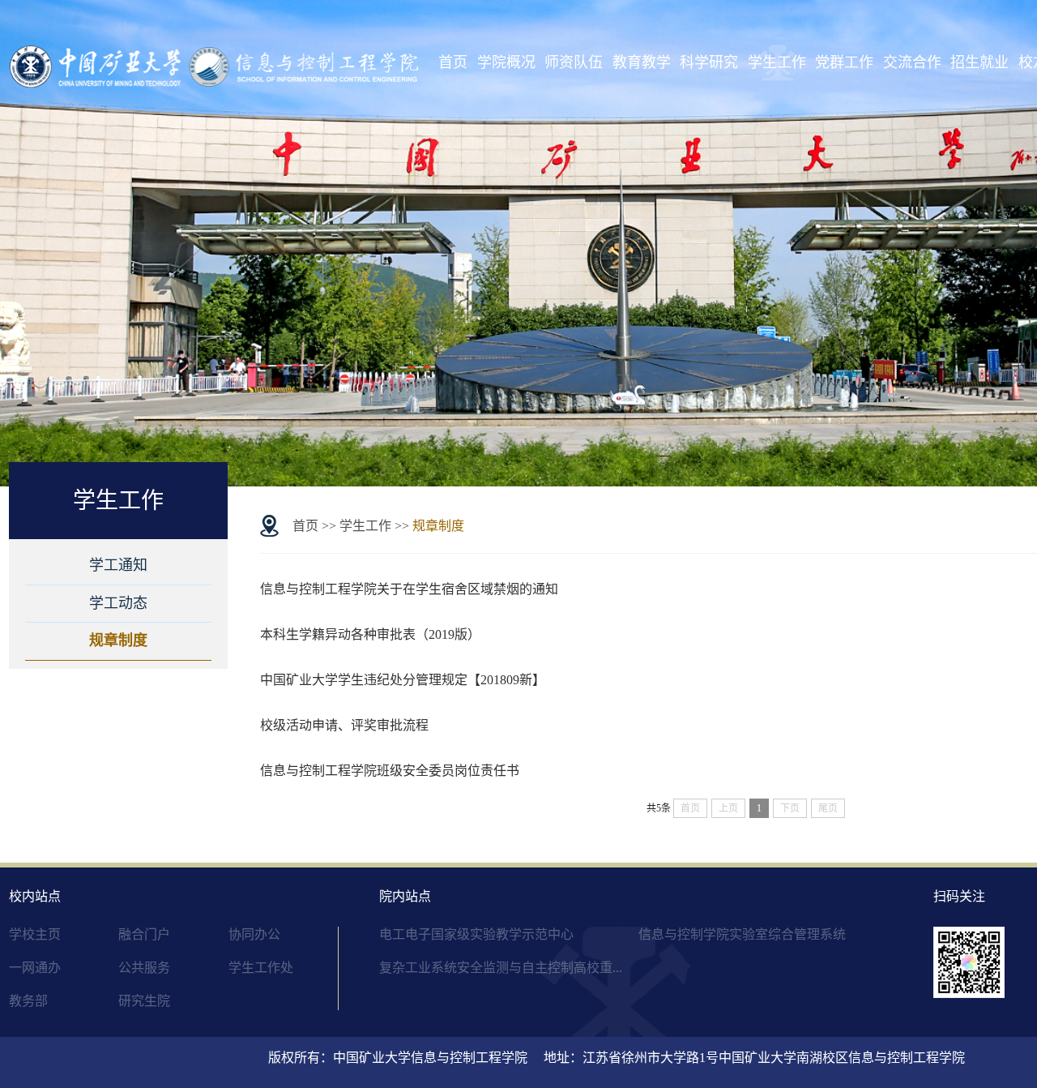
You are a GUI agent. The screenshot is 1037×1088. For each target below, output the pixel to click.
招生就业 (979, 62)
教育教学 (641, 62)
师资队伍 (573, 62)
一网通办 (35, 967)
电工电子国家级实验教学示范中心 (476, 934)
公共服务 (144, 967)
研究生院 (144, 1001)
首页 (452, 62)
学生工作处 (260, 967)
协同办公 (254, 934)
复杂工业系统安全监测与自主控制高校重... (500, 967)
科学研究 (709, 62)
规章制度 (118, 640)
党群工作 (844, 62)
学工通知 (118, 565)
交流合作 (912, 62)
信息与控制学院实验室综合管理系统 (742, 934)
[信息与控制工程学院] (215, 64)
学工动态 (118, 603)
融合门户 (144, 934)
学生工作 (777, 62)
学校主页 (35, 934)
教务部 (28, 1001)
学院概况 (506, 62)
